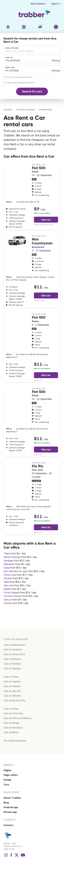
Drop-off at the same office (19, 77)
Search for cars (32, 91)
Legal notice (9, 849)
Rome (35, 171)
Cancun (8, 599)
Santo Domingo (12, 557)
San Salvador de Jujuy (16, 571)
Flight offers (11, 775)
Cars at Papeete (12, 668)
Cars (6, 784)
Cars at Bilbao (11, 732)
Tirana (7, 553)
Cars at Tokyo (11, 708)
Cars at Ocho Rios (13, 713)
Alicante (8, 578)
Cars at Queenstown (15, 644)
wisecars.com (39, 301)
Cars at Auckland (13, 649)
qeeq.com (38, 380)
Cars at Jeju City (12, 690)
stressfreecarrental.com (43, 225)
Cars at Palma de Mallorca (18, 718)
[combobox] (32, 50)
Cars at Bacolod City (15, 700)
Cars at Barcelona (13, 727)
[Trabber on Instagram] (6, 856)
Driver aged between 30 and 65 (21, 82)
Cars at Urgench (12, 681)
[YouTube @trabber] (22, 856)
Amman (8, 603)
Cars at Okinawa (12, 695)
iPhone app (10, 812)
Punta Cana (10, 574)
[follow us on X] (16, 856)
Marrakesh (9, 564)
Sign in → (56, 4)
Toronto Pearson (13, 596)
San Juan (9, 585)
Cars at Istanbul (12, 686)
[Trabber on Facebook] (11, 856)
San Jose (37, 469)
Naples (7, 588)
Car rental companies (15, 740)
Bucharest (38, 247)
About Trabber (12, 797)
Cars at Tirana (11, 676)
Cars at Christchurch (14, 654)
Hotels (7, 779)
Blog (6, 802)
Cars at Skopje (11, 722)
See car (46, 219)
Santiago (8, 560)
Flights (7, 770)
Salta (6, 581)
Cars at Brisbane (12, 659)
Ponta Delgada (12, 592)
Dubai (7, 567)
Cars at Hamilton (12, 663)
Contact (8, 825)
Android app (11, 807)
